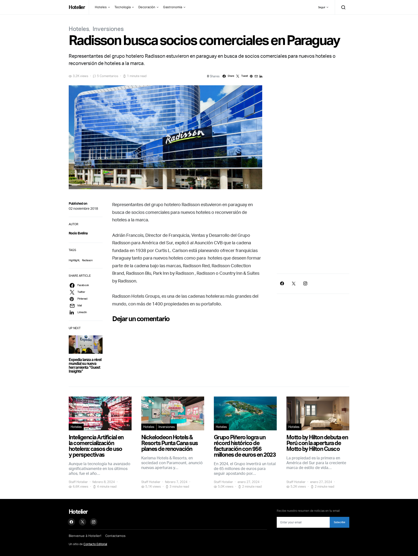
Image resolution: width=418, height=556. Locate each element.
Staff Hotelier (78, 482)
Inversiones (108, 28)
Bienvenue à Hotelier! (85, 536)
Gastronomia (172, 7)
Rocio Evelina (78, 233)
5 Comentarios (107, 76)
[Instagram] (305, 283)
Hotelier (77, 7)
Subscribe (339, 522)
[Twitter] (293, 283)
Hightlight (74, 260)
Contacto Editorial (95, 544)
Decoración (146, 7)
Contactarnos (115, 536)
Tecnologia (122, 7)
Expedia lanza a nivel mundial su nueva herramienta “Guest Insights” (85, 365)
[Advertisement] (313, 228)
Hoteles (101, 7)
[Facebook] (282, 283)
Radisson (87, 260)
